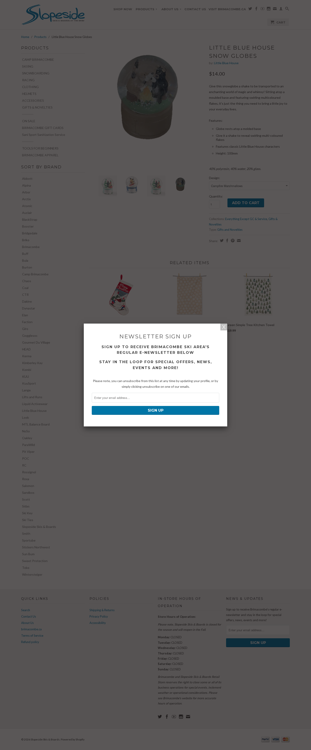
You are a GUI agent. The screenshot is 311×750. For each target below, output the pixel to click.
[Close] (223, 327)
